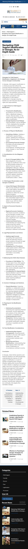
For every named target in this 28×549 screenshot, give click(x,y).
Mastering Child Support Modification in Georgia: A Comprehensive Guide (12, 1)
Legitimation (6, 487)
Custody (5, 478)
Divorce (5, 481)
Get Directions (7, 499)
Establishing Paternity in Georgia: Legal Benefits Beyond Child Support (16, 417)
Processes (5, 490)
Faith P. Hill (6, 55)
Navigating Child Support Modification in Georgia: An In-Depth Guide (18, 530)
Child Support (7, 41)
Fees (4, 484)
